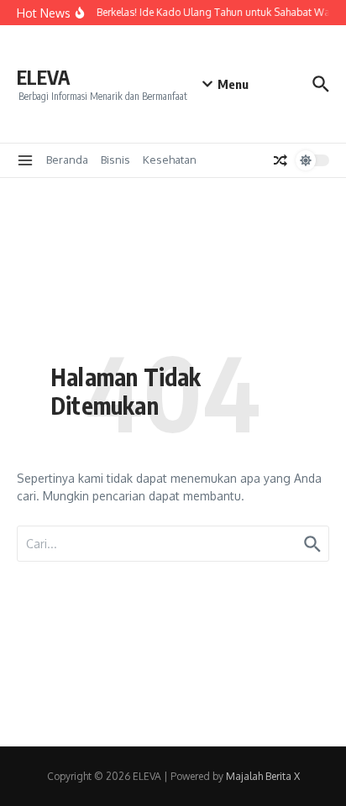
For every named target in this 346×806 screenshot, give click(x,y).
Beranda (67, 159)
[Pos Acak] (280, 160)
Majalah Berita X (263, 776)
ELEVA (43, 77)
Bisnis (115, 159)
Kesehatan (170, 159)
